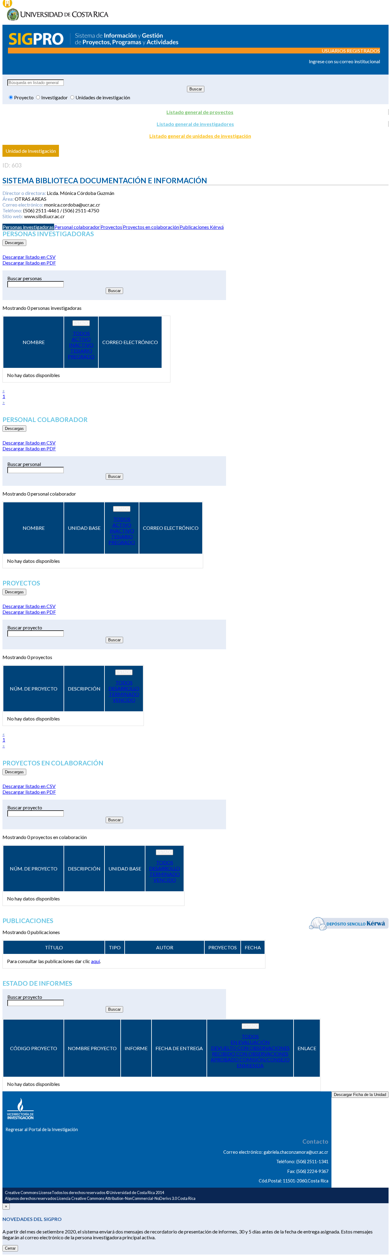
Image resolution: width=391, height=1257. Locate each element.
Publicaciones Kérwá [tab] (202, 227)
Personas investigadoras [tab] (28, 227)
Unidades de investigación (102, 97)
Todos (81, 333)
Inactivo (81, 345)
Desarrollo (123, 688)
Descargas (14, 242)
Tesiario (81, 351)
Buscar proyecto (24, 627)
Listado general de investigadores (195, 124)
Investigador (55, 97)
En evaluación (250, 1042)
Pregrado (81, 356)
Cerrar (10, 1248)
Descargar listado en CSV (29, 257)
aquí (95, 961)
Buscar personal (24, 464)
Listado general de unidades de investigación (200, 136)
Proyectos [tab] (111, 227)
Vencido (124, 700)
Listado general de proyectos (199, 112)
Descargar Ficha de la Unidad (360, 1094)
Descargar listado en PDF (29, 263)
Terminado (124, 694)
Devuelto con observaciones (250, 1048)
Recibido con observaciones (250, 1054)
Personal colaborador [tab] (77, 227)
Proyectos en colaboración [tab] (151, 227)
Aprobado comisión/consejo (250, 1059)
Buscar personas (24, 278)
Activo (81, 339)
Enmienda (250, 1065)
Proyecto (24, 97)
